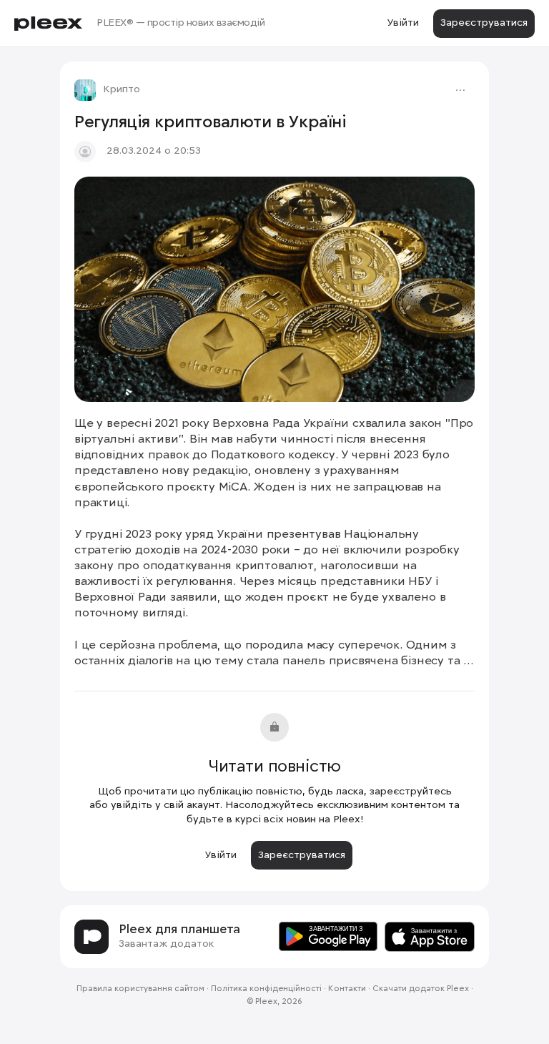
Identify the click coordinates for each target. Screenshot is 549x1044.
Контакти (347, 989)
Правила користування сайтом (140, 989)
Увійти (403, 23)
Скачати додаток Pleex (420, 989)
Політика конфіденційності (266, 989)
